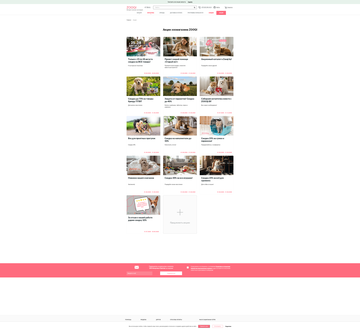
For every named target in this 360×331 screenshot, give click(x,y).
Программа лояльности (195, 12)
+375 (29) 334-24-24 (206, 7)
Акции (221, 12)
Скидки (211, 12)
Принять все (204, 326)
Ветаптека (150, 12)
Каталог (139, 12)
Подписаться (171, 273)
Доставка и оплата (176, 12)
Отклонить (217, 326)
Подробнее (228, 326)
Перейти (190, 2)
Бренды (162, 12)
